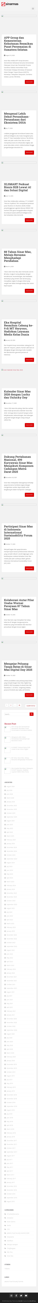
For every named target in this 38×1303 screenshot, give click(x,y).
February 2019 (11, 1087)
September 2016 (12, 1198)
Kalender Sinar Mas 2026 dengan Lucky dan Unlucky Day (17, 394)
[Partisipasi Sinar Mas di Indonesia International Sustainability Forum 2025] (19, 513)
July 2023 (9, 912)
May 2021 (10, 1003)
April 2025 (10, 832)
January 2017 (11, 1182)
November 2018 (12, 1099)
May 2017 (10, 1167)
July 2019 (9, 1080)
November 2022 (12, 939)
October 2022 (11, 942)
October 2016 (11, 1194)
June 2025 (10, 824)
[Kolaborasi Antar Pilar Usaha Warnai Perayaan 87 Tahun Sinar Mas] (19, 587)
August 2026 (11, 786)
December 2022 (12, 935)
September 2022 (12, 946)
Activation (10, 1218)
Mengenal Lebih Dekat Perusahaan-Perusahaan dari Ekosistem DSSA (17, 118)
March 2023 (10, 923)
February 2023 (11, 927)
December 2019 (12, 1064)
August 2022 (11, 950)
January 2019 (11, 1091)
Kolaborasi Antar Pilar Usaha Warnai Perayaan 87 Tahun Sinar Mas (19, 604)
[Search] (32, 714)
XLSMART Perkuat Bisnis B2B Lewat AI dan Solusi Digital (17, 187)
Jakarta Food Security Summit (13, 1281)
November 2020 (12, 1022)
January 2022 (11, 973)
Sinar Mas (10, 1256)
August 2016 (11, 1201)
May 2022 (10, 958)
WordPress (33, 1301)
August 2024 (11, 863)
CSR (8, 1229)
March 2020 (10, 1053)
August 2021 (11, 992)
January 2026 (11, 802)
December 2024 (12, 847)
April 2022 (10, 962)
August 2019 (11, 1076)
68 (19, 705)
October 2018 (11, 1102)
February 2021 (11, 1011)
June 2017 (10, 1163)
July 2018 (9, 1114)
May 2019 (10, 1083)
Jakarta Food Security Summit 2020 (18, 1233)
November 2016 (12, 1190)
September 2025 (12, 817)
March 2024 (10, 882)
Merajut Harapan (12, 1244)
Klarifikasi (10, 1241)
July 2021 (9, 996)
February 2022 (11, 969)
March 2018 (10, 1129)
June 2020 (10, 1041)
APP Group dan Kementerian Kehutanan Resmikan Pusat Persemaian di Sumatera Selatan (18, 43)
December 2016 (12, 1186)
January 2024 (11, 889)
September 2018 (12, 1106)
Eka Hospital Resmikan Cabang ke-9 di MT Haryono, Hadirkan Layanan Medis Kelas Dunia (18, 328)
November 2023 (12, 897)
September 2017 (12, 1152)
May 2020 (10, 1045)
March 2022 (10, 965)
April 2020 (10, 1049)
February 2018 (11, 1133)
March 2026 (10, 798)
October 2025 (11, 813)
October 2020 (11, 1026)
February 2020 (11, 1057)
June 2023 (10, 916)
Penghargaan (11, 1248)
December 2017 (12, 1140)
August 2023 (11, 908)
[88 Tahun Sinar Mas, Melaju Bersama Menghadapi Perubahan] (19, 238)
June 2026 (10, 794)
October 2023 (11, 901)
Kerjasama (10, 1237)
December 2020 (12, 1019)
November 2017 (12, 1144)
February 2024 (11, 885)
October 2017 (11, 1148)
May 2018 (10, 1121)
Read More (29, 82)
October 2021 (11, 984)
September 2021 (12, 988)
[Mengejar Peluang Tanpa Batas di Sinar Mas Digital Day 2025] (19, 650)
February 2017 (11, 1179)
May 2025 (10, 828)
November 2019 (12, 1068)
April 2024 (10, 878)
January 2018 (11, 1137)
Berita (9, 1225)
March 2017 (10, 1175)
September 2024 (12, 859)
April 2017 (10, 1171)
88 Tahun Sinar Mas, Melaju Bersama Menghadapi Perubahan (17, 256)
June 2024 (10, 870)
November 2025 (12, 809)
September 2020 (12, 1030)
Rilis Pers (10, 1252)
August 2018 (11, 1110)
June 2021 (10, 1000)
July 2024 (9, 866)
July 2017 (9, 1159)
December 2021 (12, 977)
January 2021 (11, 1015)
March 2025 (10, 836)
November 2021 (12, 981)
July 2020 (9, 1038)
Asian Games (11, 1222)
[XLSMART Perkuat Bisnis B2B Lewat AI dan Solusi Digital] (19, 171)
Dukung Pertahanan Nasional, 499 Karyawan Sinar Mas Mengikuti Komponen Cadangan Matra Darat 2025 (19, 464)
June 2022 (10, 954)
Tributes (7, 1269)
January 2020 (11, 1060)
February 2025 (11, 840)
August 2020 (11, 1034)
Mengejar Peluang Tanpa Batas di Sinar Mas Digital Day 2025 (18, 667)
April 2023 (10, 920)
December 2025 (12, 805)
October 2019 (11, 1072)
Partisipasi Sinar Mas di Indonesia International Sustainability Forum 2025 (18, 532)
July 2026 (9, 790)
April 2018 (10, 1125)
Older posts (30, 706)
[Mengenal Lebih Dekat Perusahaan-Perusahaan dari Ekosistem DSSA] (19, 100)
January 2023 (11, 931)
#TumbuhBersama (13, 1214)
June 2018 (10, 1118)
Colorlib (20, 1301)
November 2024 (12, 851)
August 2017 (11, 1156)
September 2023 (12, 904)
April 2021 (10, 1007)
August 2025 (11, 821)
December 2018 (12, 1095)
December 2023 (12, 893)
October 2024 (11, 855)
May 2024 (10, 874)
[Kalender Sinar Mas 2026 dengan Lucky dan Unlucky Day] (19, 378)
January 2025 (11, 843)
